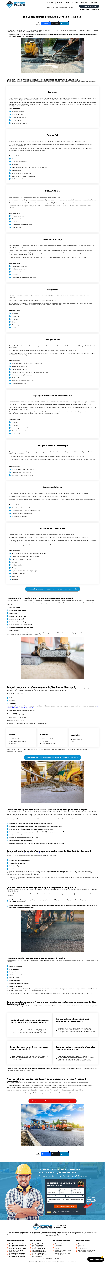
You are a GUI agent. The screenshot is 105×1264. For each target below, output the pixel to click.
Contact (94, 3)
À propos (31, 1262)
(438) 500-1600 (84, 9)
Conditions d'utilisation (57, 1262)
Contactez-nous (44, 1262)
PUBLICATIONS (85, 3)
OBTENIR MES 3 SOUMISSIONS (65, 1206)
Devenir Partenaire (70, 1262)
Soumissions (50, 3)
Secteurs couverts (71, 3)
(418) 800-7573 (94, 9)
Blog (36, 1262)
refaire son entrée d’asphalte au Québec (29, 853)
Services (59, 3)
